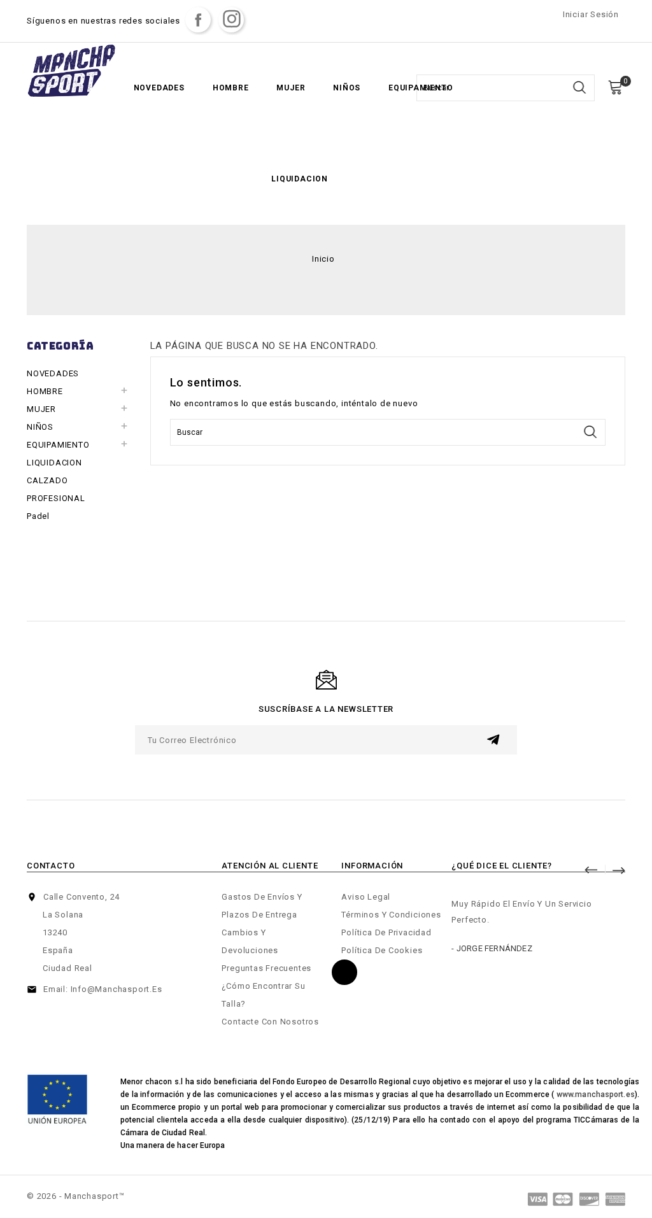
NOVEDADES (159, 87)
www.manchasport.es (595, 1094)
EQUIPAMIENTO (420, 87)
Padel (38, 516)
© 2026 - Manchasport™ (76, 1196)
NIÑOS (346, 87)
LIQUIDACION (299, 178)
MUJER (290, 87)
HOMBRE (231, 87)
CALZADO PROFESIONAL (56, 489)
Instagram (231, 19)
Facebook (198, 19)
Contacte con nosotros (270, 1021)
